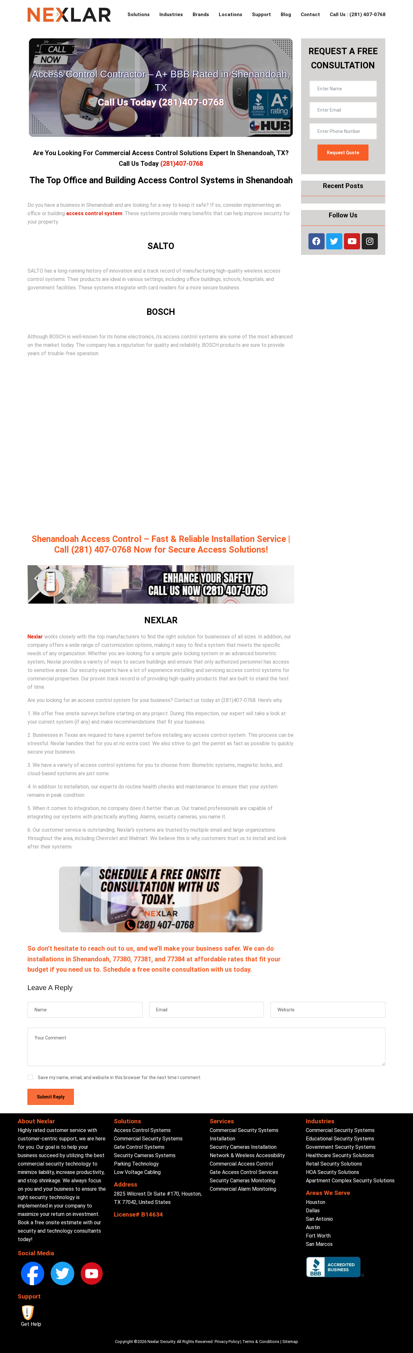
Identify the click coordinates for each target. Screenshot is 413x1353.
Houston (315, 1202)
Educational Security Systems (340, 1139)
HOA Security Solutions (332, 1172)
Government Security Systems (341, 1147)
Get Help (31, 1324)
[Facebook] (316, 241)
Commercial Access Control (241, 1164)
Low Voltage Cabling (137, 1172)
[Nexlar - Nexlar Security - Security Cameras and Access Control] (69, 14)
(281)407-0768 (181, 163)
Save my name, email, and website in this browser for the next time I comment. (119, 1077)
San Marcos (319, 1244)
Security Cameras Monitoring (242, 1181)
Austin (313, 1227)
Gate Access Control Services (244, 1172)
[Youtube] (352, 241)
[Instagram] (370, 241)
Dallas (313, 1211)
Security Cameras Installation (243, 1147)
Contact (310, 14)
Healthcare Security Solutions (340, 1155)
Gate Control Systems (139, 1147)
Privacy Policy (227, 1341)
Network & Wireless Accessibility (247, 1155)
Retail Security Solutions (334, 1164)
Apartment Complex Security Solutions (350, 1181)
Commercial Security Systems (148, 1139)
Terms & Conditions (260, 1341)
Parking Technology (136, 1164)
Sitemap (290, 1341)
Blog (286, 14)
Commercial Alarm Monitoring (243, 1189)
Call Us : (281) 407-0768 (358, 14)
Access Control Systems (142, 1130)
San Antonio (319, 1219)
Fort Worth (318, 1236)
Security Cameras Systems (145, 1155)
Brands (201, 14)
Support (261, 14)
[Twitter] (334, 241)
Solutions (138, 14)
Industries (171, 14)
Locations (230, 14)
